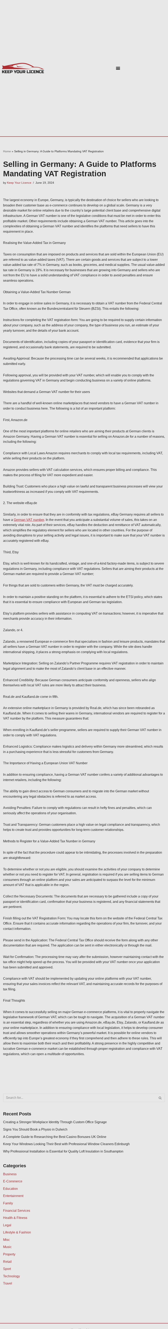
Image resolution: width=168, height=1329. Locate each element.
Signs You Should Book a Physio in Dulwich (35, 1129)
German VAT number (29, 520)
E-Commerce (12, 1181)
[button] (118, 68)
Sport (7, 1269)
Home (7, 151)
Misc (6, 1239)
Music (7, 1247)
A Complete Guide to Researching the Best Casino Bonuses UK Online (54, 1137)
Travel (7, 1283)
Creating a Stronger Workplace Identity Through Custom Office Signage (55, 1122)
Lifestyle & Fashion (17, 1232)
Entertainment (13, 1196)
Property (9, 1254)
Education (10, 1188)
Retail (7, 1261)
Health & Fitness (15, 1218)
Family (8, 1203)
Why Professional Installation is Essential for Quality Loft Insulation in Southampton (63, 1151)
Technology (11, 1276)
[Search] (160, 1097)
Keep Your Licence (19, 182)
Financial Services (16, 1210)
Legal (7, 1225)
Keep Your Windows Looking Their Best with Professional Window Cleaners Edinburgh (66, 1144)
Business (10, 1174)
